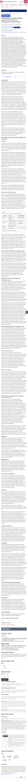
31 (24, 319)
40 (4, 557)
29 (20, 289)
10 (17, 130)
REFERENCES (6, 629)
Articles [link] (7, 7)
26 (11, 241)
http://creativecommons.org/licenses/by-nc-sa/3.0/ (16, 740)
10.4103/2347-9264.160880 (7, 30)
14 (9, 150)
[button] (5, 15)
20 (22, 260)
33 (18, 366)
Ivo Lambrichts (16, 26)
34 (15, 515)
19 (25, 160)
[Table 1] (23, 194)
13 (19, 147)
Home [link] (2, 7)
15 (10, 150)
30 (23, 319)
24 (6, 196)
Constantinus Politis (6, 27)
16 (8, 153)
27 (7, 248)
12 (18, 130)
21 (8, 168)
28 (8, 248)
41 (11, 559)
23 (13, 178)
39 (1, 509)
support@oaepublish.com (7, 774)
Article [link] (11, 7)
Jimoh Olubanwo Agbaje (7, 26)
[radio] (13, 663)
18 (16, 153)
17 (9, 153)
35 (1, 411)
